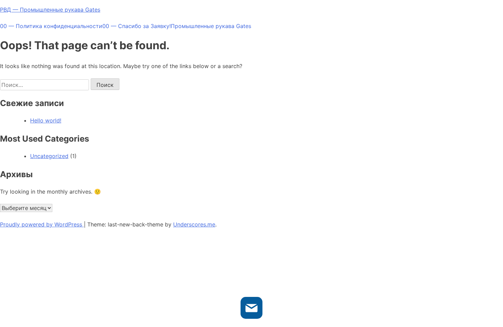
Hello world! (45, 120)
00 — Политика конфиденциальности (51, 26)
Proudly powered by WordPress (42, 224)
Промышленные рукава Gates (211, 26)
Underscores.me (194, 224)
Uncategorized (49, 156)
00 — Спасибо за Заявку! (136, 26)
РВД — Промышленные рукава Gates (50, 9)
